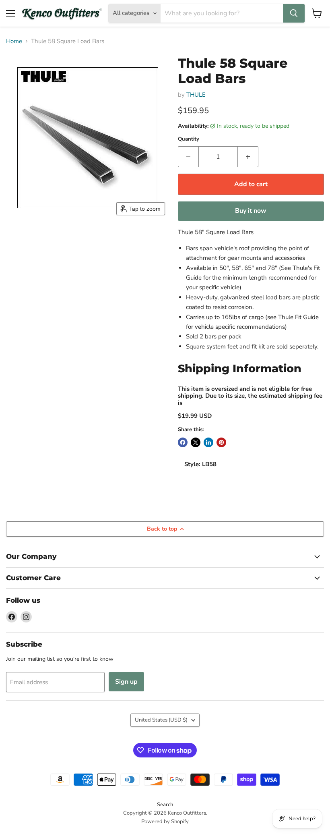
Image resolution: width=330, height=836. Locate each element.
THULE (196, 95)
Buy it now (250, 210)
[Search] (294, 13)
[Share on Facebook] (183, 442)
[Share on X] (195, 442)
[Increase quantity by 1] (248, 156)
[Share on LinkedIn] (208, 442)
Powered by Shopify (165, 821)
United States (161, 720)
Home (14, 41)
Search (165, 804)
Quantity (188, 139)
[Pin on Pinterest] (221, 442)
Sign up (126, 681)
